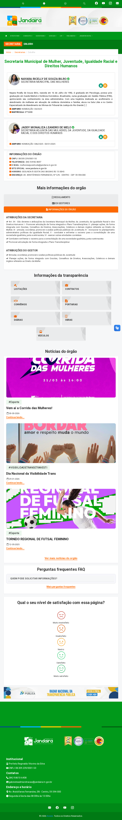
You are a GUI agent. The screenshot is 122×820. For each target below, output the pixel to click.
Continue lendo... (15, 417)
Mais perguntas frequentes (61, 586)
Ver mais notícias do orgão (61, 558)
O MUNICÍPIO (27, 36)
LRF (61, 36)
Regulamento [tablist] (62, 197)
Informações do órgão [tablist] (62, 209)
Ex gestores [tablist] (62, 203)
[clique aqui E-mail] (49, 807)
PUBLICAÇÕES (71, 36)
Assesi (50, 816)
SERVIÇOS (52, 36)
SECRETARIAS (40, 36)
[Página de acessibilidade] (65, 3)
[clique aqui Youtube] (65, 807)
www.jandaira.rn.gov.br (36, 168)
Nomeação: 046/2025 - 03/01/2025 (38, 144)
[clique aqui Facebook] (57, 807)
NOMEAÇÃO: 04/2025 (32, 109)
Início (8, 52)
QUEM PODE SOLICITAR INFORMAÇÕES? (33, 578)
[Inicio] (6, 36)
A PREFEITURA (14, 36)
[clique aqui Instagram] (72, 807)
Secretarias (20, 52)
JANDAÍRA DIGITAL (85, 36)
